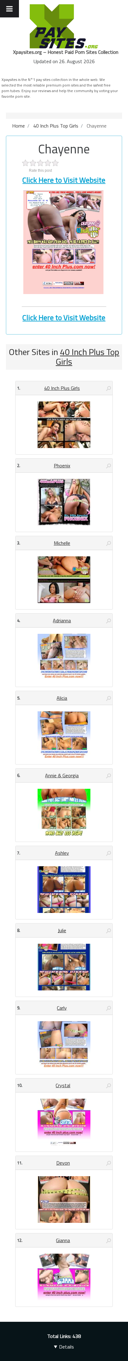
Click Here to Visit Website (63, 179)
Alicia (62, 698)
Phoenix (62, 465)
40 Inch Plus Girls (62, 388)
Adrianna (62, 620)
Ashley (62, 853)
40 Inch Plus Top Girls (87, 356)
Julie (62, 930)
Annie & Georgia (62, 775)
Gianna (63, 1240)
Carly (62, 1008)
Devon (63, 1163)
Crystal (63, 1085)
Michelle (62, 543)
